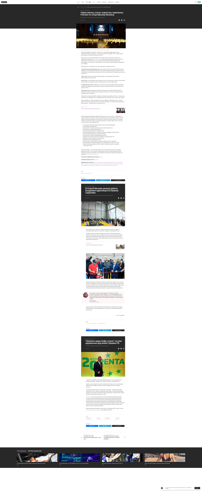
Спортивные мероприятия (107, 418)
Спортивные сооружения (89, 186)
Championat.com (101, 162)
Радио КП (96, 159)
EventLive (100, 163)
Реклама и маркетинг (101, 323)
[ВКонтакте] (190, 2)
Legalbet (104, 163)
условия (167, 488)
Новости (85, 7)
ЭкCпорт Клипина (119, 162)
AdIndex (96, 163)
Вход (199, 2)
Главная (81, 7)
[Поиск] (195, 2)
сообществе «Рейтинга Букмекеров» (93, 409)
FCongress (115, 165)
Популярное (21, 451)
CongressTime (92, 163)
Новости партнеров (99, 418)
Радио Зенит (91, 165)
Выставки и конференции (85, 10)
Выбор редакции (35, 451)
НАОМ (106, 162)
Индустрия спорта (85, 163)
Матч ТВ (101, 156)
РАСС (114, 162)
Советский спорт (115, 163)
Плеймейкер (86, 165)
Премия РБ (88, 396)
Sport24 (95, 162)
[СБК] (4, 2)
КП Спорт (103, 165)
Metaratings (110, 162)
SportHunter (109, 163)
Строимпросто (98, 165)
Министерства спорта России (92, 154)
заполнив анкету (96, 59)
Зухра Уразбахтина (109, 165)
